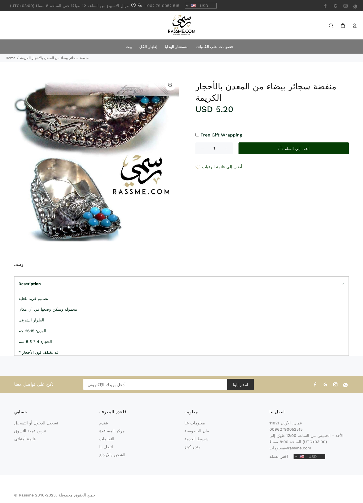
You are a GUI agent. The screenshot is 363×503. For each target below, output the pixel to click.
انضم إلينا (240, 384)
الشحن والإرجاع (112, 455)
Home (10, 58)
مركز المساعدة (112, 431)
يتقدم (103, 423)
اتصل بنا (106, 447)
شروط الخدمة (196, 439)
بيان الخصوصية (196, 431)
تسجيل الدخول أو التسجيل (36, 423)
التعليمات (106, 439)
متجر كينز (192, 447)
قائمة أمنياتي (25, 439)
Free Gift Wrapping (221, 135)
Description (29, 283)
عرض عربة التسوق (30, 431)
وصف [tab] (19, 264)
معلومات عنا (194, 423)
